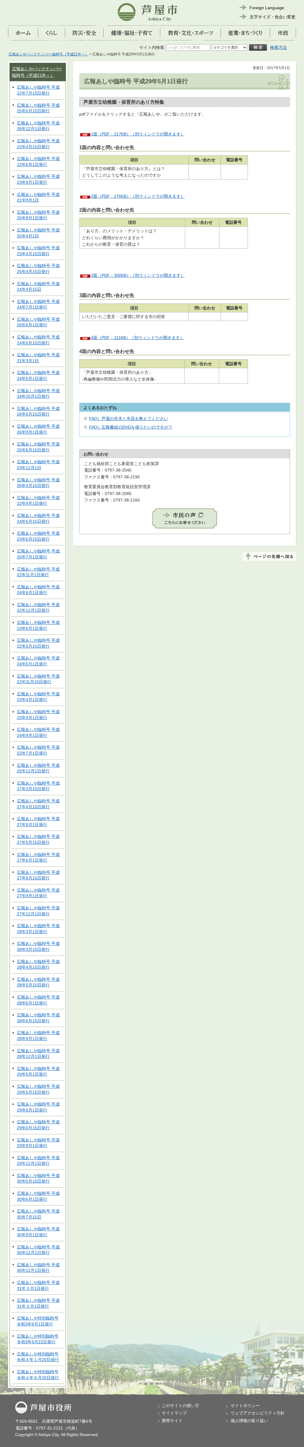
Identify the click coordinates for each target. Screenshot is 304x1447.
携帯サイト (172, 1420)
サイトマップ (174, 1413)
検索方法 (278, 47)
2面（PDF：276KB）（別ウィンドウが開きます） (138, 196)
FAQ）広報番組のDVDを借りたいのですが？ (130, 427)
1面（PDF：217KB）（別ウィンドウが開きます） (138, 134)
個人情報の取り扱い (249, 1420)
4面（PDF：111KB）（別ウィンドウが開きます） (137, 337)
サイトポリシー (245, 1405)
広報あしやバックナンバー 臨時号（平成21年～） (48, 54)
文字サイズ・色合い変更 (272, 17)
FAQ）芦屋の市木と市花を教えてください (128, 418)
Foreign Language (266, 7)
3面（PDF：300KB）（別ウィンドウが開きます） (138, 275)
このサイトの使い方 (180, 1405)
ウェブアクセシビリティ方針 (258, 1413)
